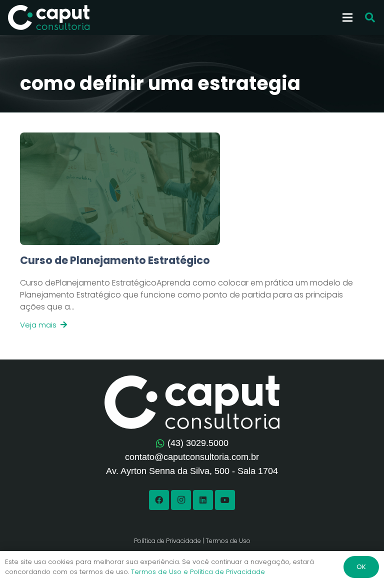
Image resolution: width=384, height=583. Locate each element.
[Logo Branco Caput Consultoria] (49, 17)
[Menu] (347, 17)
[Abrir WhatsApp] (359, 557)
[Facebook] (159, 500)
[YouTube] (225, 500)
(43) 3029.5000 (198, 443)
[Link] (192, 292)
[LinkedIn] (203, 500)
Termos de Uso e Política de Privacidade (198, 571)
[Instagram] (181, 500)
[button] (370, 17)
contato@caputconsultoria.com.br (192, 457)
